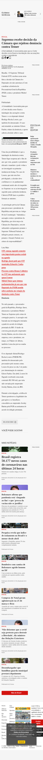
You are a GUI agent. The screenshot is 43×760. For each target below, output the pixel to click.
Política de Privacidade (21, 732)
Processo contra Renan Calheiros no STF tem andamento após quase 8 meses (15, 274)
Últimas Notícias (4, 709)
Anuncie (38, 746)
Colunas (4, 726)
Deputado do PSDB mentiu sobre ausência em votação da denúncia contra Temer (13, 290)
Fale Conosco (32, 746)
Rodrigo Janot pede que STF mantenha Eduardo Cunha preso (13, 264)
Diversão (4, 720)
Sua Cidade (12, 706)
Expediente (24, 746)
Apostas (12, 710)
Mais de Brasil (16, 693)
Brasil (4, 37)
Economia (5, 729)
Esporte (4, 723)
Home (3, 705)
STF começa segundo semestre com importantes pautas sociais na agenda (14, 254)
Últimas (6, 14)
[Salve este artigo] (10, 58)
